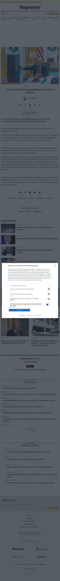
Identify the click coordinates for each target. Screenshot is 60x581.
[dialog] (30, 290)
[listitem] (30, 285)
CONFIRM (19, 310)
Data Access (30, 315)
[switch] (48, 289)
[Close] (55, 265)
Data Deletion (22, 315)
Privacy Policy (38, 315)
